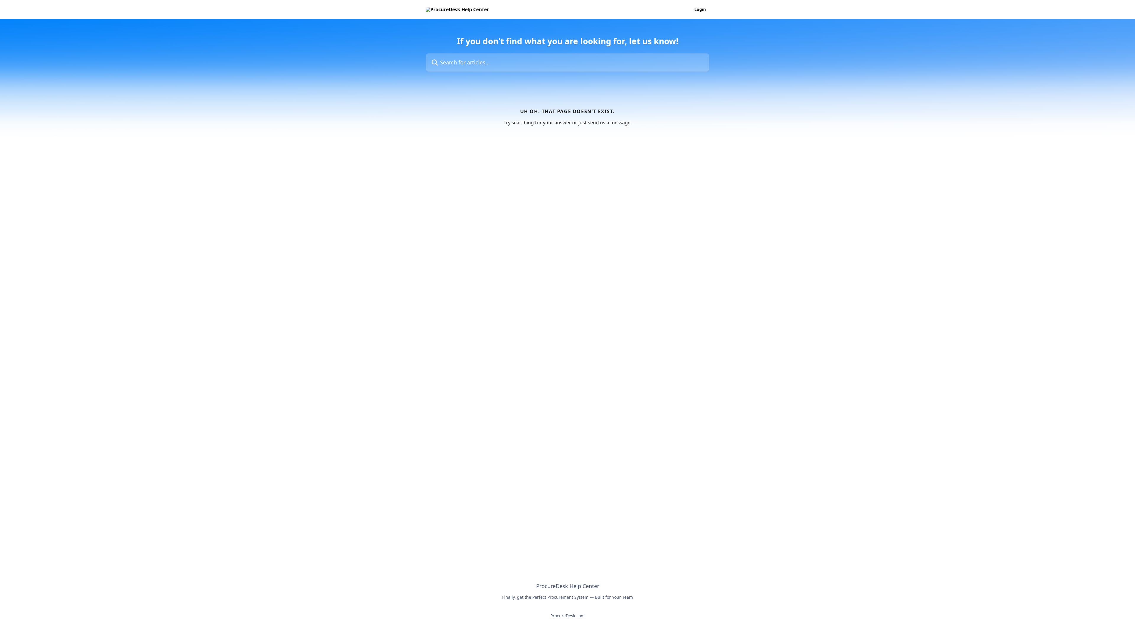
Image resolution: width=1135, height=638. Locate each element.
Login (700, 9)
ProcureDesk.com (567, 616)
